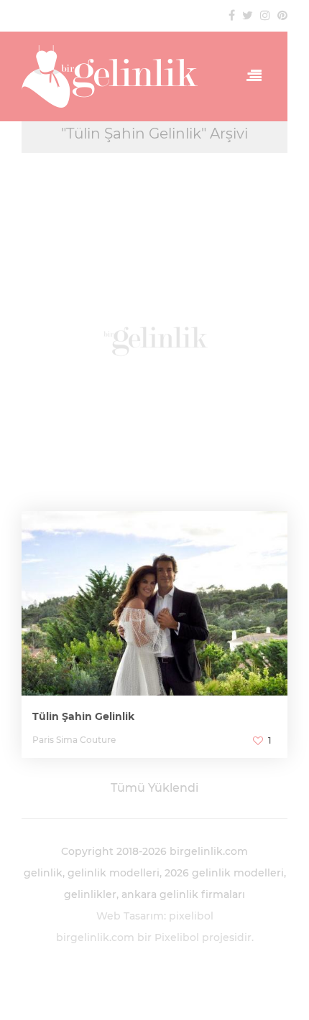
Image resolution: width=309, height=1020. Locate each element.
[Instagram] (265, 15)
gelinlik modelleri (114, 872)
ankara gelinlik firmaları (183, 894)
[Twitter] (247, 15)
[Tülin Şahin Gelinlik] (154, 629)
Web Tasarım (130, 915)
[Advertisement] (154, 339)
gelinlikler (90, 894)
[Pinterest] (282, 15)
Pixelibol (176, 937)
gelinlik (43, 872)
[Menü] (250, 76)
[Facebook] (232, 15)
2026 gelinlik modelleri (224, 872)
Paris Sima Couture (74, 739)
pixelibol (191, 915)
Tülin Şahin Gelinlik (83, 716)
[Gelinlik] (113, 76)
